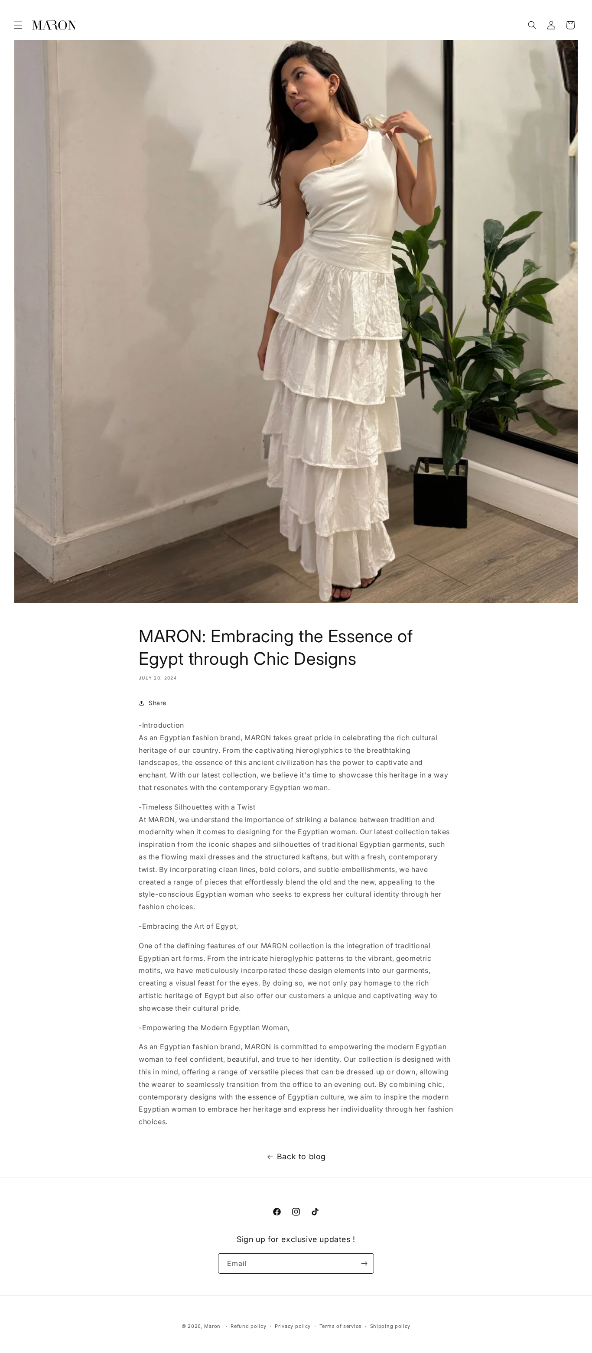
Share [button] (157, 702)
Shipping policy (390, 1326)
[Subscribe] (364, 1263)
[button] (18, 25)
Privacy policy (293, 1326)
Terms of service (340, 1326)
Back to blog (301, 1156)
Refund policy (248, 1326)
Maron (212, 1326)
